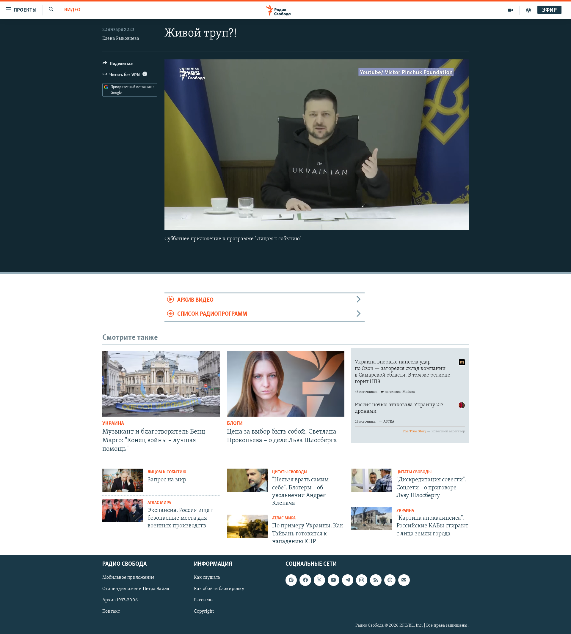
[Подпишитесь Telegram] (347, 580)
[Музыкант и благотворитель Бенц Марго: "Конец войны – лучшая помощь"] (161, 384)
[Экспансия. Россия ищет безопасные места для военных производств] (122, 510)
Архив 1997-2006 (120, 600)
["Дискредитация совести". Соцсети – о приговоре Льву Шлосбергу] (371, 480)
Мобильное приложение (128, 577)
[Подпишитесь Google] (291, 580)
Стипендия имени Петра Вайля (135, 588)
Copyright (204, 611)
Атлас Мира (159, 503)
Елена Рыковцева (120, 38)
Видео (72, 10)
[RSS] (375, 580)
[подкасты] (528, 10)
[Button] (118, 65)
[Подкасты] (390, 580)
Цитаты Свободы (289, 472)
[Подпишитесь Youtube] (333, 580)
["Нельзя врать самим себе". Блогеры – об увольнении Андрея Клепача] (247, 480)
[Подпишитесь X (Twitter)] (319, 580)
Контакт (111, 611)
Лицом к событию (167, 472)
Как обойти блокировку (219, 588)
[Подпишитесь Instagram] (361, 580)
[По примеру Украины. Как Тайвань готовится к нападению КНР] (247, 526)
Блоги (235, 423)
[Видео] (510, 10)
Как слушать (207, 577)
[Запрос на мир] (122, 480)
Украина (113, 423)
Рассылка (204, 600)
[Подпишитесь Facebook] (305, 580)
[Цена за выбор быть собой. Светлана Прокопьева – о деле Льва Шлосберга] (285, 384)
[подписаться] (404, 580)
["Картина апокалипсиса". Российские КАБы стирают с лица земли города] (371, 518)
